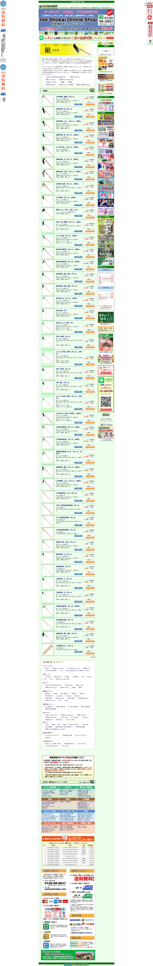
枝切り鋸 (73, 816)
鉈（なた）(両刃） (75, 717)
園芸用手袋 (44, 828)
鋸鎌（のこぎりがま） (74, 724)
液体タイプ (88, 789)
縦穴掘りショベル (54, 816)
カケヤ (50, 831)
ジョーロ (56, 825)
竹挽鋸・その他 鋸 (81, 714)
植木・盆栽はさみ (64, 693)
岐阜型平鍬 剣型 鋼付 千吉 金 (66, 286)
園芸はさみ (48, 693)
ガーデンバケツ (69, 830)
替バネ (59, 700)
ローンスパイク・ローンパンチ (52, 735)
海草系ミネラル (63, 791)
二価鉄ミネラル (71, 789)
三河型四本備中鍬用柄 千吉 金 (65, 529)
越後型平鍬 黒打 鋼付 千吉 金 (66, 633)
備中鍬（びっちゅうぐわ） (67, 79)
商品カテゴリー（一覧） (106, 54)
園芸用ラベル (63, 828)
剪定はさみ (74, 693)
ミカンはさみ (59, 695)
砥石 (43, 831)
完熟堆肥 (62, 801)
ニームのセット (45, 794)
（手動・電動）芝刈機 (67, 735)
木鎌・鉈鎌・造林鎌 (80, 726)
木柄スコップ (50, 813)
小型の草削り (75, 676)
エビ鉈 (63, 818)
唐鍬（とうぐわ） (51, 79)
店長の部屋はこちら (106, 323)
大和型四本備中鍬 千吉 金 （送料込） (68, 606)
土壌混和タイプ (81, 789)
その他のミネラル (64, 794)
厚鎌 (59, 724)
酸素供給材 (44, 807)
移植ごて (47, 668)
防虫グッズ (80, 827)
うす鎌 (47, 724)
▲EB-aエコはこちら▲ (106, 71)
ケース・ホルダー (65, 745)
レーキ (51, 678)
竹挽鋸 (69, 816)
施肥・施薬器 (81, 804)
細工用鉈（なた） (49, 719)
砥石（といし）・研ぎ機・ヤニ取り (53, 743)
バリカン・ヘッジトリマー (81, 735)
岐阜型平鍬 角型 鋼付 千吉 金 (66, 273)
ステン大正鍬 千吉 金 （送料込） (67, 235)
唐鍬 (68, 813)
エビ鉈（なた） (85, 717)
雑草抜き (67, 676)
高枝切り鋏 (87, 819)
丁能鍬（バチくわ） (51, 82)
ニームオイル (45, 791)
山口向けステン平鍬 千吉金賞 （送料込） (69, 413)
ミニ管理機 (80, 801)
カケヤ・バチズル (82, 743)
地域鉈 (67, 818)
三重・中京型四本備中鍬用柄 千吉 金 (67, 505)
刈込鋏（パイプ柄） (60, 698)
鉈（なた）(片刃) (64, 717)
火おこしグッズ (81, 825)
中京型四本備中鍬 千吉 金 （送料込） (68, 427)
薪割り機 (87, 804)
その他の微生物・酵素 (83, 792)
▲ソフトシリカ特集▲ (106, 93)
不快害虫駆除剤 (45, 792)
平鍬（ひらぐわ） (75, 77)
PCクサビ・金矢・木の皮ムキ (52, 745)
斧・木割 (71, 818)
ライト (43, 827)
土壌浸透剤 (88, 796)
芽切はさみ (82, 693)
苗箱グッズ (88, 807)
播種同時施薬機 (81, 807)
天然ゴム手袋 (45, 830)
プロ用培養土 (68, 801)
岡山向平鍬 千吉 (61, 310)
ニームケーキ (53, 789)
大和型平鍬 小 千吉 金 (63, 578)
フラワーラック (49, 827)
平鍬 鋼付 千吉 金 (62, 382)
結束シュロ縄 (63, 827)
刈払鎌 (64, 724)
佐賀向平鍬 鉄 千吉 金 (63, 109)
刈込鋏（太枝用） (71, 698)
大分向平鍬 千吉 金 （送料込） (66, 197)
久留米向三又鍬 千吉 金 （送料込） (67, 183)
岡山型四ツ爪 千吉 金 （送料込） (67, 298)
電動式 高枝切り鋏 (85, 706)
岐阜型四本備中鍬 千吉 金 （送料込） (68, 261)
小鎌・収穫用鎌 (49, 726)
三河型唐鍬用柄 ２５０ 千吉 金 (66, 493)
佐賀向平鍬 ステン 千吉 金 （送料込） (69, 121)
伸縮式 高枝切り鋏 (60, 706)
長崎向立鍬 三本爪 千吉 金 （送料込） (69, 171)
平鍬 (66, 813)
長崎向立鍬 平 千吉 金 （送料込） (67, 159)
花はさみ (55, 693)
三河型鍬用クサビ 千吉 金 (64, 645)
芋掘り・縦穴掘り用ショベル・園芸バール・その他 (78, 670)
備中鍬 (71, 813)
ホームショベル (45, 816)
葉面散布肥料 (54, 801)
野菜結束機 (69, 827)
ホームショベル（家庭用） (51, 670)
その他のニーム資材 (46, 796)
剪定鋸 (65, 816)
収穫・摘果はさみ (49, 695)
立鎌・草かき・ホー (58, 676)
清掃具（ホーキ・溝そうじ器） (62, 678)
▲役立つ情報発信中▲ (106, 363)
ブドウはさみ (68, 695)
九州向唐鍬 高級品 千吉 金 (65, 96)
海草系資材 (44, 803)
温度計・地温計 (70, 828)
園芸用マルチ (63, 825)
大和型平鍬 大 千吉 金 (63, 592)
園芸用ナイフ (81, 819)
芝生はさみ (77, 695)
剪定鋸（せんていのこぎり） (67, 714)
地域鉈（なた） (59, 719)
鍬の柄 (46, 831)
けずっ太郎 (48, 676)
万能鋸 (61, 816)
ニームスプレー (45, 789)
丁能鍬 (61, 815)
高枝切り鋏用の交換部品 (51, 708)
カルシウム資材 (45, 804)
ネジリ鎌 (89, 676)
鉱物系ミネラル (63, 789)
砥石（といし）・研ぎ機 (66, 84)
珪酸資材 (70, 791)
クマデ (61, 670)
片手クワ (62, 813)
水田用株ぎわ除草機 (82, 806)
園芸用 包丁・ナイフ (50, 700)
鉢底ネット (62, 830)
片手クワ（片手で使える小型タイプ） (56, 77)
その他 (66, 700)
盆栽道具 (56, 827)
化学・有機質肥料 (46, 801)
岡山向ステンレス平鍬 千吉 (64, 322)
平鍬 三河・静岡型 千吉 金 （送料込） (69, 222)
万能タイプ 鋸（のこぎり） (52, 714)
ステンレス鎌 (85, 724)
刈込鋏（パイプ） (90, 818)
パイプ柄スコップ (46, 815)
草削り (43, 819)
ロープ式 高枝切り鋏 (73, 706)
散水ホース (50, 825)
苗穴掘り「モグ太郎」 (89, 801)
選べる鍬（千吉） (51, 84)
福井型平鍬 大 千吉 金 (63, 554)
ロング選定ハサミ (49, 706)
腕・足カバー (52, 830)
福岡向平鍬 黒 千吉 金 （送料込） (67, 134)
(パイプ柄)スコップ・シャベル (73, 668)
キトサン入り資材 (64, 792)
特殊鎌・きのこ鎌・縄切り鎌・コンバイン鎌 (55, 729)
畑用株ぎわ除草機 (82, 803)
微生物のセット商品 (82, 794)
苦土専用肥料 (51, 803)
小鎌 (83, 676)
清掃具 (85, 827)
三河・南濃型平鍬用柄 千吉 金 (65, 517)
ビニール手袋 (51, 828)
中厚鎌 (53, 724)
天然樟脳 (51, 791)
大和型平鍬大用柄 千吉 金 (64, 619)
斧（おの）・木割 (70, 719)
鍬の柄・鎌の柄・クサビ (83, 84)
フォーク (53, 815)
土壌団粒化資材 (81, 796)
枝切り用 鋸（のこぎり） (51, 717)
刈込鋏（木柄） (49, 698)
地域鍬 (62, 82)
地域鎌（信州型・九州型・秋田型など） (64, 726)
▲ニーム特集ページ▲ (106, 352)
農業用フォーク (87, 668)
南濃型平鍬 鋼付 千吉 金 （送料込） (68, 467)
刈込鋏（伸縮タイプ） (83, 698)
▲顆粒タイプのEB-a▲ (106, 80)
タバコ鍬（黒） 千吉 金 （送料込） (67, 147)
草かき (49, 818)
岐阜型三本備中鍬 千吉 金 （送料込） (68, 249)
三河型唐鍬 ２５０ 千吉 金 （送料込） (69, 480)
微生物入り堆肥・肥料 (83, 791)
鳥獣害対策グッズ (71, 825)
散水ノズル (44, 825)
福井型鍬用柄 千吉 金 (63, 566)
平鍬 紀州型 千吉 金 (63, 336)
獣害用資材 (52, 792)
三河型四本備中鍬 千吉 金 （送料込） (68, 439)
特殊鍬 (70, 82)
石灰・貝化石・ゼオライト (48, 806)
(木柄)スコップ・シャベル (58, 668)
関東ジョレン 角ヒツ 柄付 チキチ (67, 209)
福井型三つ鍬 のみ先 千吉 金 (65, 542)
